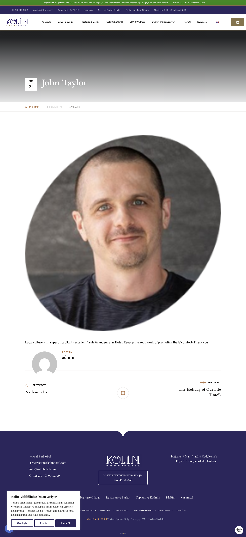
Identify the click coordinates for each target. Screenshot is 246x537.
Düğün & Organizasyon (163, 22)
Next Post (214, 382)
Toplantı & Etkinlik (114, 22)
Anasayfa (46, 22)
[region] (43, 510)
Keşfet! (187, 22)
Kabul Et (65, 523)
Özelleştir (22, 523)
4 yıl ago (74, 107)
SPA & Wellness (137, 22)
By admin (33, 107)
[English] (218, 22)
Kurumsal (202, 22)
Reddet (44, 523)
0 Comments (54, 107)
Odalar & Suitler (65, 22)
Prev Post (39, 385)
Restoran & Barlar (90, 22)
